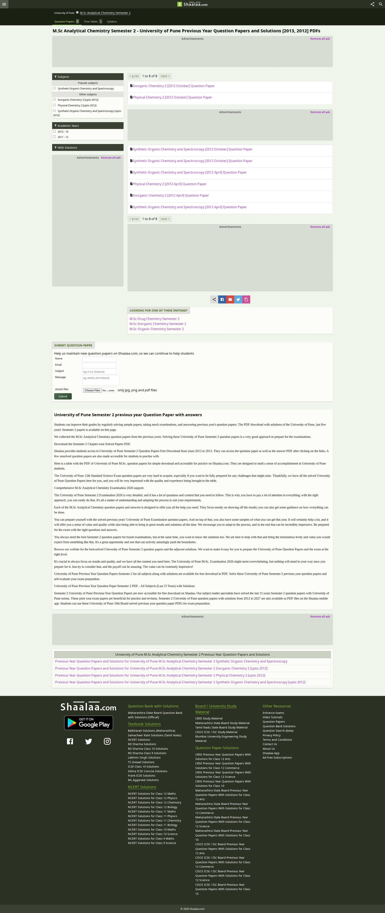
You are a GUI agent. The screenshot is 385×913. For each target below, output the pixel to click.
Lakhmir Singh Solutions (144, 757)
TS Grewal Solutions (141, 762)
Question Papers (274, 721)
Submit (63, 396)
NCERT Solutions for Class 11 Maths (152, 811)
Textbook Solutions (144, 723)
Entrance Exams (273, 713)
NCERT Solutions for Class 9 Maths (151, 838)
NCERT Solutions (139, 740)
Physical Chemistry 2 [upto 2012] (76, 105)
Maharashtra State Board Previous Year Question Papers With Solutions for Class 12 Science (222, 821)
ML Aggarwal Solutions (143, 780)
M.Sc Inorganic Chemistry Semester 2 (158, 324)
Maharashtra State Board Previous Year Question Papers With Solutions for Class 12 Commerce (222, 808)
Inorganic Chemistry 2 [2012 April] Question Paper (171, 195)
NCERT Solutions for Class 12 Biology (152, 807)
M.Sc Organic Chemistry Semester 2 (157, 329)
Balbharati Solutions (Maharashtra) (151, 730)
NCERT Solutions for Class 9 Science (152, 843)
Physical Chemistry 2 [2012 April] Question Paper (170, 184)
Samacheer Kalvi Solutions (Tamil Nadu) (154, 735)
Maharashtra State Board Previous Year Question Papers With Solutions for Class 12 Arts (222, 794)
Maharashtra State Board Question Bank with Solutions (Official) (155, 715)
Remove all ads (320, 39)
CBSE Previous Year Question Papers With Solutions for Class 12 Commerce (223, 765)
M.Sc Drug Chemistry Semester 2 (154, 319)
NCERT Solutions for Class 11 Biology (152, 825)
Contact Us (270, 744)
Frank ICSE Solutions (141, 775)
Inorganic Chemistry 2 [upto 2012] (77, 99)
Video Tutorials (273, 717)
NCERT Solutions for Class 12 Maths (152, 793)
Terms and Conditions (277, 740)
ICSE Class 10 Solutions (143, 766)
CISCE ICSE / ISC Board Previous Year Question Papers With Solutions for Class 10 (222, 889)
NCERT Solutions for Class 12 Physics (152, 798)
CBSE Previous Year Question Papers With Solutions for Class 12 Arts (223, 757)
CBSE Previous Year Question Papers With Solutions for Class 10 (223, 783)
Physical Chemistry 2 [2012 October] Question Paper (172, 97)
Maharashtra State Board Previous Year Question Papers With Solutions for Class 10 (222, 835)
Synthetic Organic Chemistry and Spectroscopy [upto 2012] (87, 113)
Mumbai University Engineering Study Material (221, 738)
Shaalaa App (271, 753)
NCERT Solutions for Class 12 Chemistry (154, 802)
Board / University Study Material (216, 709)
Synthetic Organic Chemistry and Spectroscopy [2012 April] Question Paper (190, 172)
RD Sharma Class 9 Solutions (147, 753)
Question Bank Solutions (279, 726)
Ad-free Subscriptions (277, 757)
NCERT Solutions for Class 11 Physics (152, 816)
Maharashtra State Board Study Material (222, 723)
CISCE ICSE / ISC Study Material (216, 732)
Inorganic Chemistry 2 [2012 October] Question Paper (174, 86)
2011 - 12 (62, 137)
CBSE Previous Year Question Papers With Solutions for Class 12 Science (223, 774)
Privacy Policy (272, 735)
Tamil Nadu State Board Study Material (221, 727)
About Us (269, 749)
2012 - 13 (62, 131)
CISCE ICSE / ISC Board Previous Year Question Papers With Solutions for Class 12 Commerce (222, 862)
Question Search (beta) (278, 730)
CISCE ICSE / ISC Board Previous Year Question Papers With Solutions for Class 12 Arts (222, 848)
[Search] (381, 4)
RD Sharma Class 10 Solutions (148, 749)
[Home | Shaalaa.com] (179, 4)
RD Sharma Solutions (142, 744)
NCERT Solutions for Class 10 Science (153, 834)
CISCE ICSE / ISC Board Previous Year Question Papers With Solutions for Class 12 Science (222, 875)
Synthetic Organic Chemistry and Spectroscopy (85, 88)
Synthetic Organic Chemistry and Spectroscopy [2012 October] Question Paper (192, 149)
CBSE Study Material (209, 718)
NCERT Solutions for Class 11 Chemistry (154, 820)
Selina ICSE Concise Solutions (147, 771)
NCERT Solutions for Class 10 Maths (152, 829)
